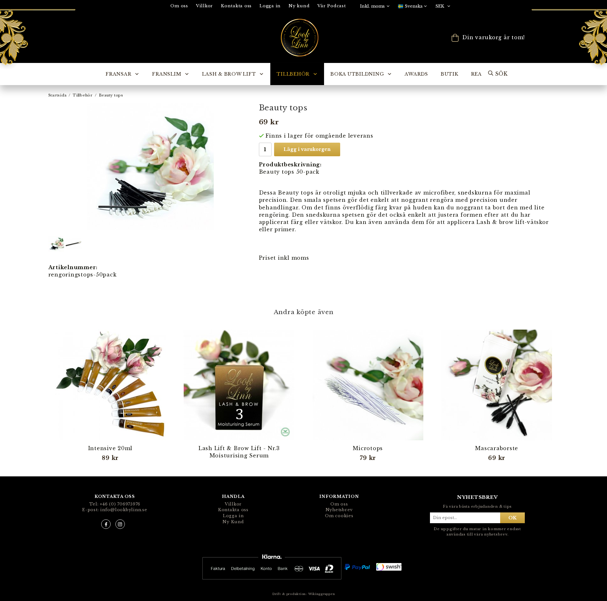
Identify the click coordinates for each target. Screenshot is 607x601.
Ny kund (299, 6)
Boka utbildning (357, 74)
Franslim (166, 74)
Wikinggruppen (321, 594)
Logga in (270, 6)
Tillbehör (293, 74)
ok (512, 518)
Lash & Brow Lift (229, 74)
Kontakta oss (236, 6)
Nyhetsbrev (339, 509)
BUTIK (449, 74)
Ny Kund (233, 521)
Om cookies (339, 515)
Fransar (118, 74)
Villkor (204, 6)
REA (476, 74)
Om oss (179, 6)
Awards (416, 74)
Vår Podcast (331, 6)
